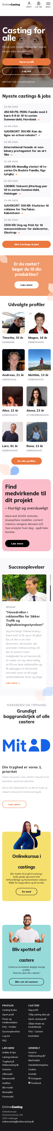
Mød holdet (34, 1060)
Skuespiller (7, 1092)
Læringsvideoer (10, 1057)
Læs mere (27, 284)
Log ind (26, 71)
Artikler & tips (9, 1052)
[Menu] (48, 4)
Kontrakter (33, 1036)
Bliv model (7, 1087)
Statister (6, 1069)
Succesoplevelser (11, 1031)
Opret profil (26, 61)
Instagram (36, 1078)
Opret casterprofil (37, 1019)
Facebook (35, 1083)
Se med (26, 891)
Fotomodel (7, 1096)
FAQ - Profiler (9, 1026)
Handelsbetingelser (38, 1065)
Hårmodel (7, 1074)
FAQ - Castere (35, 1031)
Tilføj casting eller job (39, 1014)
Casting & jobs (9, 1010)
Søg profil (33, 1010)
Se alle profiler (27, 461)
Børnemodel (8, 1078)
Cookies (32, 1069)
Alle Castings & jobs (26, 244)
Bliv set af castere (26, 981)
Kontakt (32, 1074)
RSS (4, 1040)
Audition (6, 1083)
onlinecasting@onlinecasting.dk (18, 1121)
